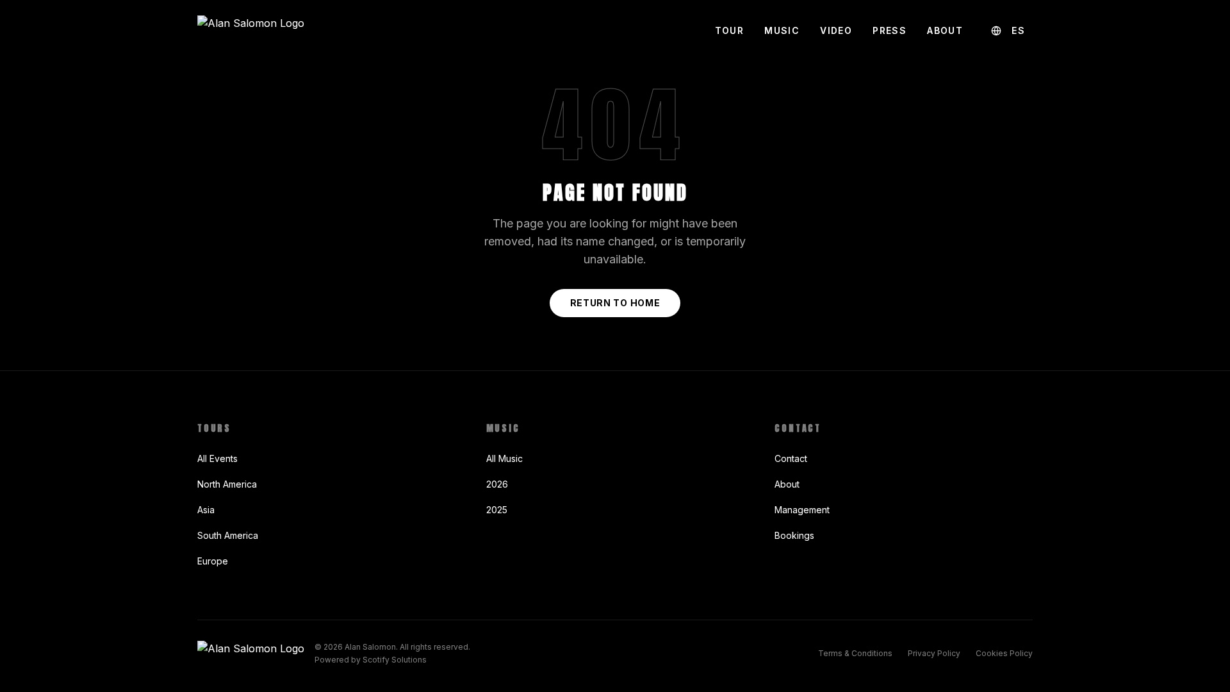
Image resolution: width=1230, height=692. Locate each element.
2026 (497, 484)
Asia (206, 509)
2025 (496, 509)
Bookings (794, 535)
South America (227, 535)
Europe (212, 561)
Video (836, 30)
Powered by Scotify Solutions (371, 659)
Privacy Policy (934, 653)
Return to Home (615, 302)
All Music (504, 458)
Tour (729, 30)
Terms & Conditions (855, 653)
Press (889, 30)
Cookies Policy (1004, 653)
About (945, 30)
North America (227, 484)
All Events (217, 458)
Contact (791, 458)
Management (802, 509)
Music (782, 30)
